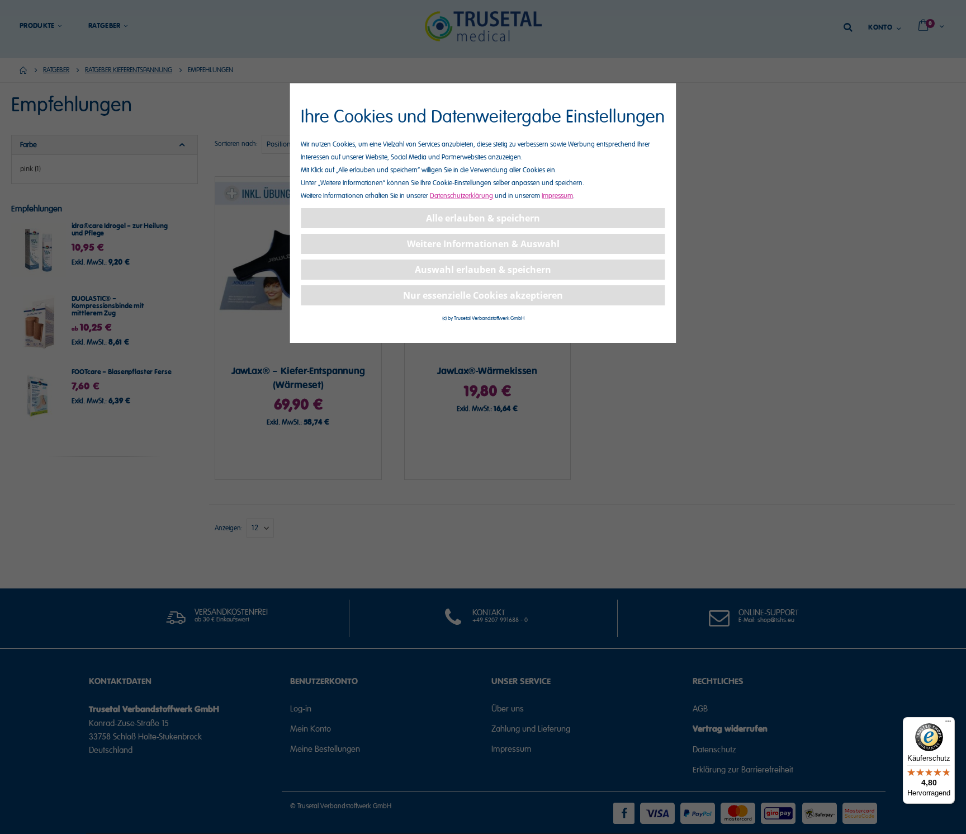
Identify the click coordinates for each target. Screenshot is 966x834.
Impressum (557, 196)
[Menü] (948, 724)
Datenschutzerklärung (461, 196)
